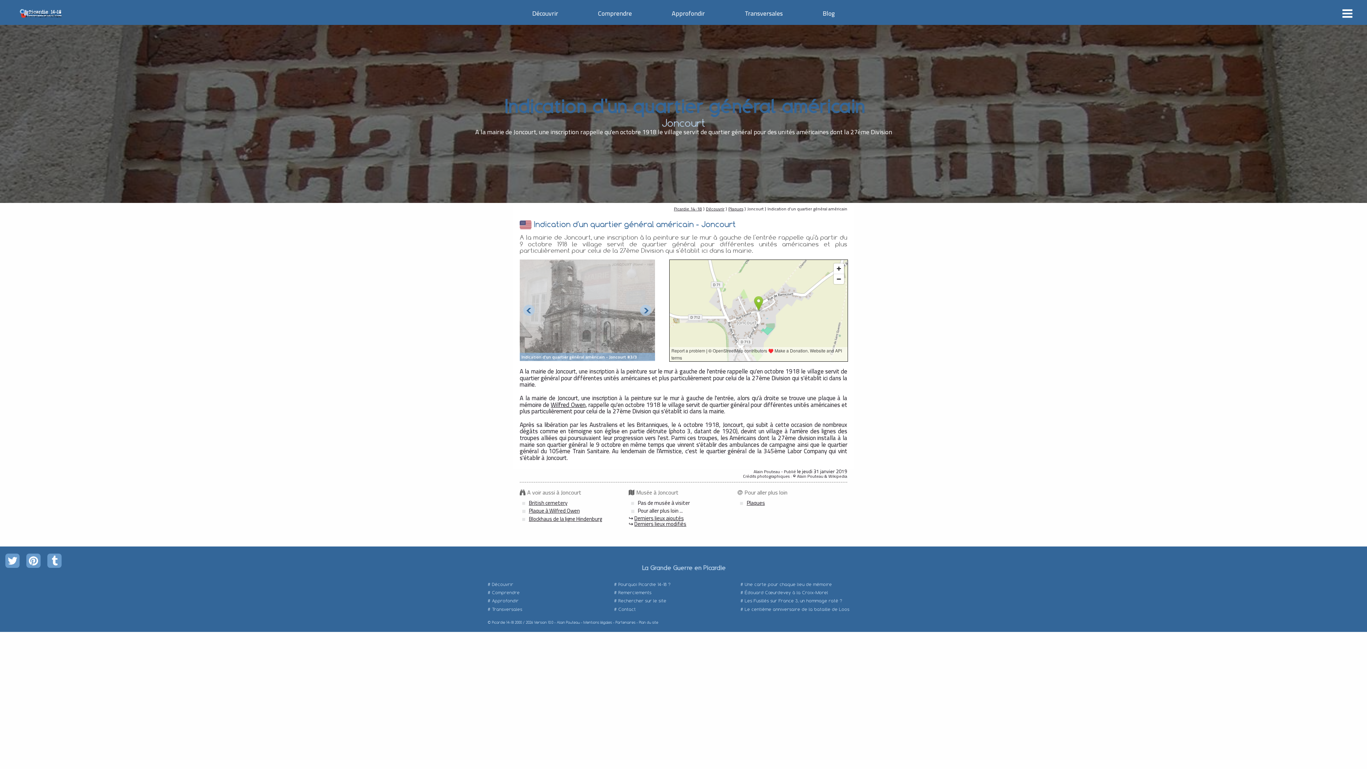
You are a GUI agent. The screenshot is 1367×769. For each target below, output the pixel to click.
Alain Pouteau (568, 622)
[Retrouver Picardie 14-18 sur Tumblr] (54, 561)
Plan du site (648, 622)
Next (645, 310)
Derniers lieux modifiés (660, 524)
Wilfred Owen (568, 404)
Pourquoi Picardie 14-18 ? (644, 584)
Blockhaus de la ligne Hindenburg (565, 519)
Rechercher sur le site (642, 600)
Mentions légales (597, 622)
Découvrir (545, 13)
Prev (529, 310)
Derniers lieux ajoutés (659, 518)
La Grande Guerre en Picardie (684, 567)
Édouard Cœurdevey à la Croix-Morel (786, 592)
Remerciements (634, 592)
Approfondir (688, 13)
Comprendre (615, 13)
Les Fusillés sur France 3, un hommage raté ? (793, 600)
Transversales (764, 13)
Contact (627, 609)
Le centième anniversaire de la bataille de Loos (797, 609)
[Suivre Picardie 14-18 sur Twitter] (12, 561)
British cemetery (548, 503)
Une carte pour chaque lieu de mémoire (788, 584)
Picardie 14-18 (688, 208)
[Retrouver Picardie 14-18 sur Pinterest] (33, 561)
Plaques (735, 208)
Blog (829, 13)
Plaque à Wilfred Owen (554, 511)
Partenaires (625, 622)
